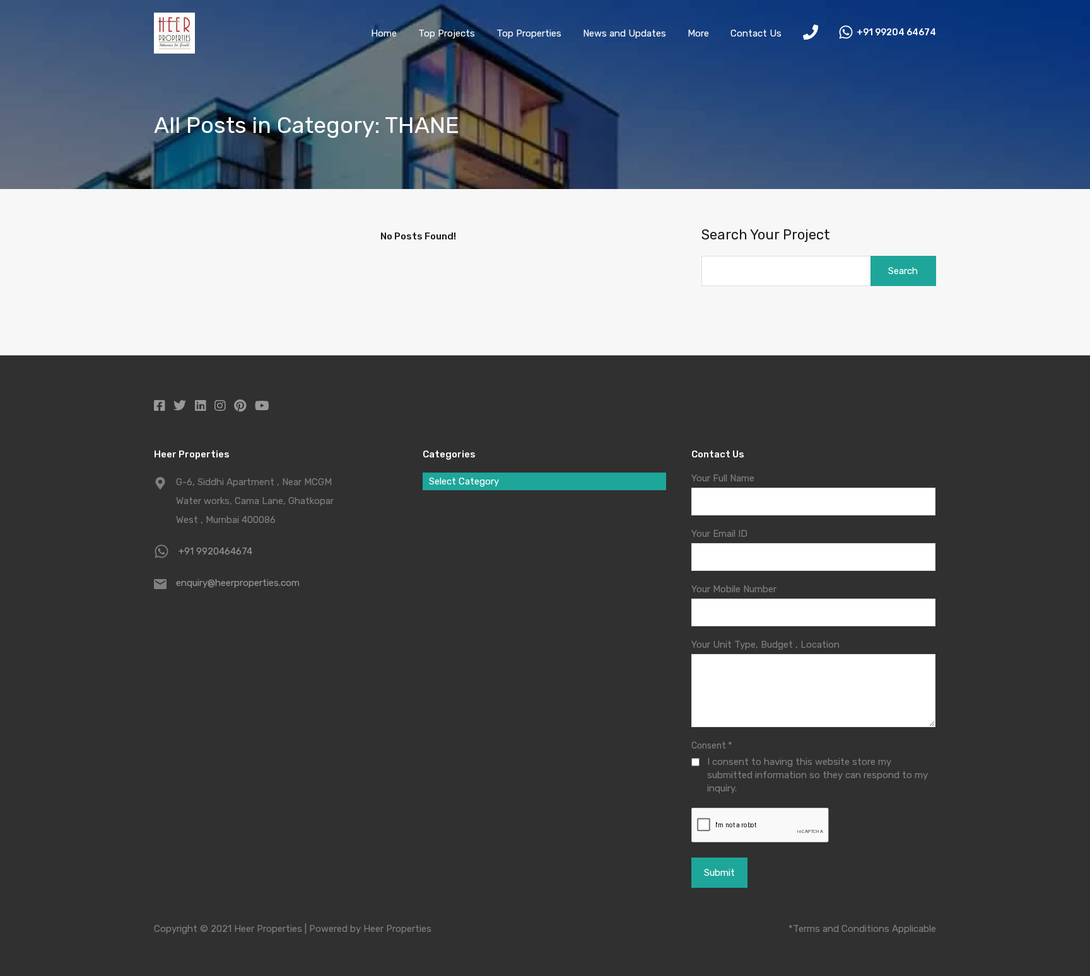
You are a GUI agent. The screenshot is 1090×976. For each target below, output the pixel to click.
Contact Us (756, 33)
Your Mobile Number (733, 589)
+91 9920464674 (215, 551)
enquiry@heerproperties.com (238, 582)
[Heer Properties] (174, 48)
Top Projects (446, 33)
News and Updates (624, 33)
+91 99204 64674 (896, 33)
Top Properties (528, 33)
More (698, 33)
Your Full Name (722, 478)
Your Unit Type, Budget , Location (765, 644)
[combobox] (544, 481)
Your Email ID (719, 533)
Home (384, 33)
